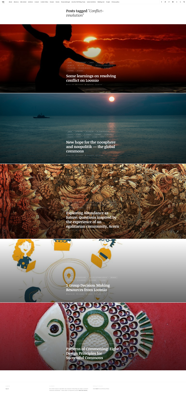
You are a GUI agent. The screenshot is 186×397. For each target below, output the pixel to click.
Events (57, 2)
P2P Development (92, 280)
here (96, 388)
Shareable (90, 294)
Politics (102, 136)
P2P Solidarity (80, 70)
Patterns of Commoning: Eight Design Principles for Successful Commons (92, 353)
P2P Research (70, 136)
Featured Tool (70, 65)
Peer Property (80, 207)
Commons (91, 62)
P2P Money (111, 204)
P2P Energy (78, 134)
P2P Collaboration (111, 202)
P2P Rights (78, 136)
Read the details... (83, 390)
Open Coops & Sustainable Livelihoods (104, 65)
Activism (69, 62)
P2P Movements (98, 134)
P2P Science (86, 136)
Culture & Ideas (110, 62)
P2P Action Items (71, 67)
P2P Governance (97, 67)
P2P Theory (94, 136)
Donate (52, 2)
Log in (7, 388)
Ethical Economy (90, 202)
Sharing (88, 207)
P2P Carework (100, 202)
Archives (30, 2)
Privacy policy (115, 2)
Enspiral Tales (90, 84)
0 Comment (80, 84)
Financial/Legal (65, 2)
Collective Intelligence (80, 62)
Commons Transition (80, 340)
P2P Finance (94, 204)
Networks (89, 65)
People (108, 2)
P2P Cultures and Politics (84, 67)
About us (16, 2)
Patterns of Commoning (100, 343)
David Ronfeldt (90, 155)
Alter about (23, 2)
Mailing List (101, 2)
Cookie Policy (44, 2)
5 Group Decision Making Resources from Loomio (88, 287)
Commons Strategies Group (95, 362)
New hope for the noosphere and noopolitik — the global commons (90, 146)
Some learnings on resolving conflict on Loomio (91, 78)
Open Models (113, 277)
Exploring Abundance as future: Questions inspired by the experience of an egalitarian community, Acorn (92, 219)
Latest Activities (91, 2)
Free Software (80, 65)
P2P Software (70, 70)
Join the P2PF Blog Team (78, 2)
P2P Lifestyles (107, 67)
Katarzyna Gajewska (92, 230)
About (10, 2)
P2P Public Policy (108, 134)
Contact (37, 2)
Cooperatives (100, 62)
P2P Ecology (70, 134)
